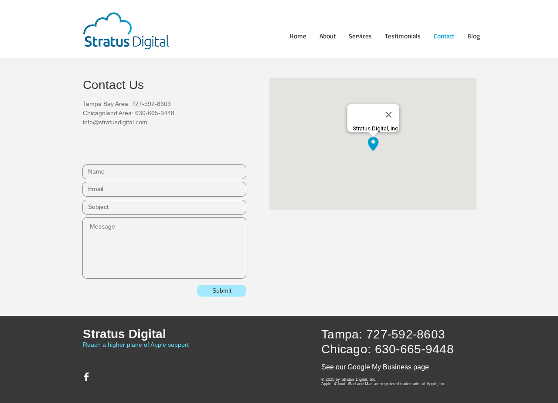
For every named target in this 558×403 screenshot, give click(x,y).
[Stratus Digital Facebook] (86, 376)
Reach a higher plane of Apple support (136, 344)
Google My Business (379, 367)
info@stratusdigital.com (115, 122)
